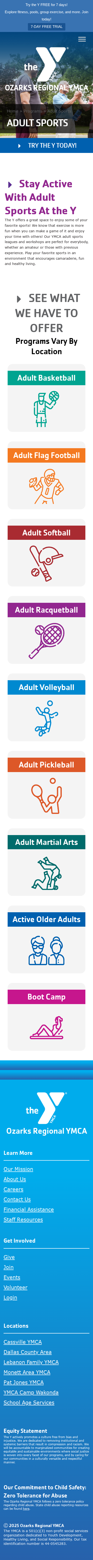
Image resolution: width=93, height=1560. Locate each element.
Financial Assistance (29, 1209)
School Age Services (29, 1402)
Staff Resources (23, 1219)
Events (12, 1277)
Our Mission (18, 1169)
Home (12, 111)
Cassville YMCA (23, 1342)
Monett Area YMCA (27, 1372)
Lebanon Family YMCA (31, 1362)
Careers (13, 1189)
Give (9, 1257)
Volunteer (15, 1287)
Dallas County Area (28, 1352)
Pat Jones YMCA (24, 1382)
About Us (15, 1179)
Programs (33, 111)
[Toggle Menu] (82, 39)
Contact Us (17, 1199)
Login (10, 1297)
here (26, 1508)
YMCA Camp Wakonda (31, 1392)
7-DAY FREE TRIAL (46, 27)
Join (9, 1267)
